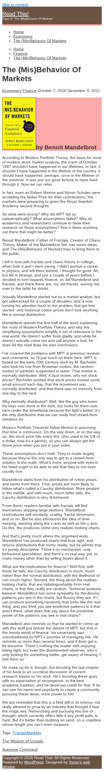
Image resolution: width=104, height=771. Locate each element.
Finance (29, 90)
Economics (11, 90)
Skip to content (15, 4)
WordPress (34, 762)
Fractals (20, 733)
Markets (34, 733)
